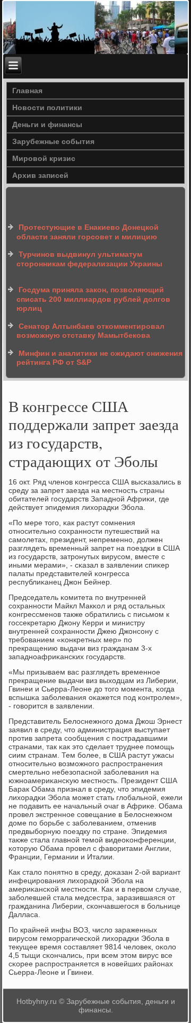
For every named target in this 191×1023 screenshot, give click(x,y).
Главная (27, 90)
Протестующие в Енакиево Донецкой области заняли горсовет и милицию (87, 232)
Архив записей (40, 175)
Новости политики (47, 107)
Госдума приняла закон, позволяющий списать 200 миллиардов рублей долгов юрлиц (93, 298)
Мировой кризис (43, 158)
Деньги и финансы (47, 124)
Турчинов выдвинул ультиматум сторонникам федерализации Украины (89, 259)
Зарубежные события (53, 141)
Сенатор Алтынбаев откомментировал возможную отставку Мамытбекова (90, 331)
